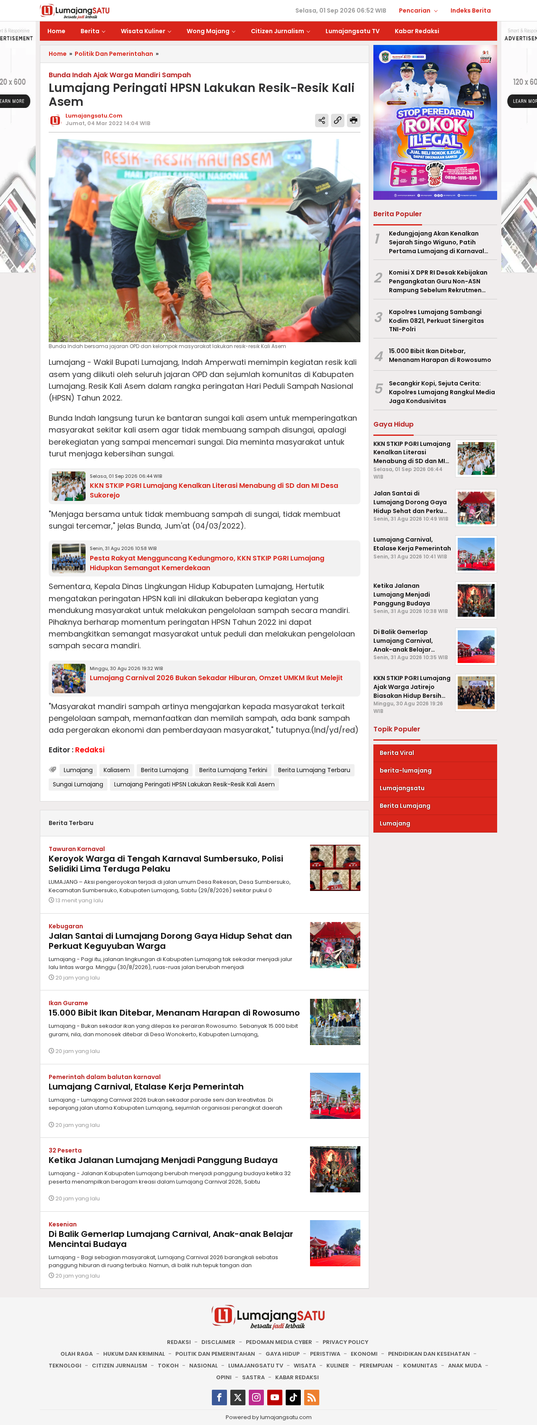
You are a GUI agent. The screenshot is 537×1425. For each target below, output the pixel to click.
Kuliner (337, 1366)
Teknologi (65, 1366)
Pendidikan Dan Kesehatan (429, 1354)
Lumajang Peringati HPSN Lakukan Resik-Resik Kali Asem (194, 784)
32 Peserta (65, 1150)
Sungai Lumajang (78, 784)
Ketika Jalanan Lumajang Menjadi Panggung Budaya (163, 1160)
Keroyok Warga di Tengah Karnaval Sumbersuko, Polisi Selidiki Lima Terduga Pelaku (166, 864)
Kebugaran (66, 926)
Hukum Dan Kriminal (134, 1354)
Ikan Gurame (68, 1003)
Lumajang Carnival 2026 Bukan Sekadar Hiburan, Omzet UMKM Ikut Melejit (216, 678)
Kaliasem (117, 770)
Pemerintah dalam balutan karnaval (105, 1077)
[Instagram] (256, 1397)
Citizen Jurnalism (119, 1366)
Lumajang (78, 770)
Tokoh (168, 1366)
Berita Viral (397, 753)
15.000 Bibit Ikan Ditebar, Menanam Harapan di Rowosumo (174, 1013)
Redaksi (179, 1342)
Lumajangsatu (402, 788)
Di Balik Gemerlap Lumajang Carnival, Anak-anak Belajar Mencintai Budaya (171, 1239)
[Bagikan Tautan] (321, 120)
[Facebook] (219, 1397)
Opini (224, 1377)
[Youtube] (274, 1397)
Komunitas (420, 1366)
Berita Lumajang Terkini (233, 770)
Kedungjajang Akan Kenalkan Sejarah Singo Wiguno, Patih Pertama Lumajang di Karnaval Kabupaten (436, 242)
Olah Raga (76, 1354)
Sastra (253, 1377)
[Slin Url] (337, 120)
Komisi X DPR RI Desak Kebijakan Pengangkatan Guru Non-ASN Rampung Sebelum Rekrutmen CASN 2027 (438, 282)
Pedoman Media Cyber (279, 1342)
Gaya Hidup (283, 1354)
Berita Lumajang (164, 770)
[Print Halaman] (353, 120)
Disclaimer (218, 1342)
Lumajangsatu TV (255, 1366)
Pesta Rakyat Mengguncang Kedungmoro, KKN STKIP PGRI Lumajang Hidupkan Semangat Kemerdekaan (207, 563)
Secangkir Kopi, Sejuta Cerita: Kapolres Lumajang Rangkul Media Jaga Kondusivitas (442, 393)
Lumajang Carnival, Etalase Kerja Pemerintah (146, 1086)
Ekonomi (364, 1354)
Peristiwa (325, 1354)
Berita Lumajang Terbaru (314, 770)
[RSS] (311, 1397)
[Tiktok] (293, 1397)
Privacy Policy (345, 1342)
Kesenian (63, 1224)
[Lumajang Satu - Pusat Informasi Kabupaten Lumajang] (75, 11)
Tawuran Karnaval (77, 849)
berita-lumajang (406, 771)
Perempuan (376, 1366)
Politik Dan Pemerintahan (215, 1354)
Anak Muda (465, 1366)
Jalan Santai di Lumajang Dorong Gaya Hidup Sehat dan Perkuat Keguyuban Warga (170, 941)
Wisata (305, 1366)
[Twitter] (237, 1397)
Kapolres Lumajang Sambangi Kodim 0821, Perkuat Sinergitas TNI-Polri (436, 321)
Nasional (203, 1366)
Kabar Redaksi (297, 1377)
